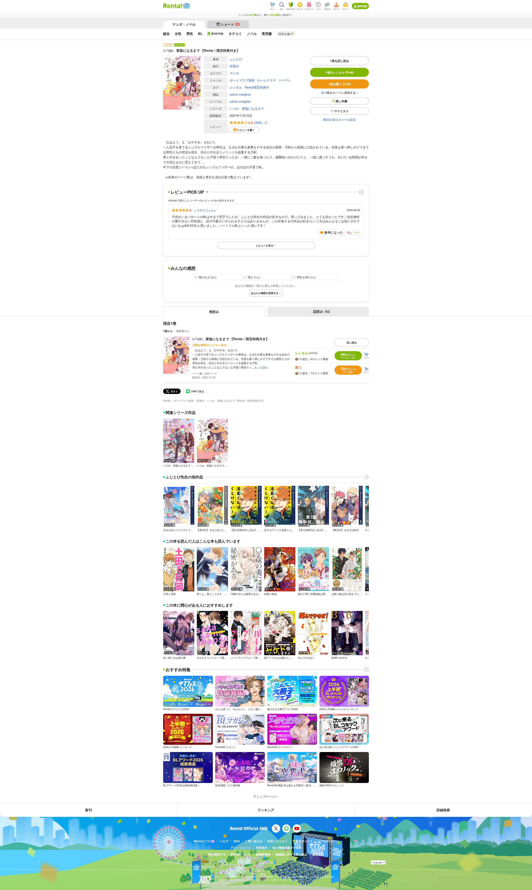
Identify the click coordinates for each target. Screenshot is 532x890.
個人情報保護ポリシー (287, 848)
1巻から (168, 331)
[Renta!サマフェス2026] (186, 6)
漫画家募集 (263, 854)
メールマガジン (328, 841)
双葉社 (234, 66)
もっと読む (261, 367)
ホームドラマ (266, 80)
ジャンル (284, 34)
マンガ (234, 73)
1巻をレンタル (339, 72)
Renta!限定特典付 (257, 87)
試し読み (352, 342)
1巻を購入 (339, 84)
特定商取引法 (216, 854)
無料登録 (362, 6)
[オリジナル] (216, 34)
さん (205, 210)
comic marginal (240, 94)
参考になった (333, 232)
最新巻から (183, 331)
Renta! (167, 400)
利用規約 (261, 848)
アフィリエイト (240, 848)
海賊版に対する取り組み (291, 854)
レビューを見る (264, 245)
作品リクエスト (277, 841)
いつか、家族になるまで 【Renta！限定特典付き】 (230, 338)
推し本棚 (341, 101)
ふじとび (236, 59)
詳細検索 (443, 810)
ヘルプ (224, 841)
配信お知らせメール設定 (340, 119)
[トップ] (172, 5)
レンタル (236, 87)
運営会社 (318, 854)
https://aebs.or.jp (221, 882)
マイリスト (341, 111)
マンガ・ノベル (184, 24)
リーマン (284, 80)
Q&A (236, 841)
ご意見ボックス (303, 841)
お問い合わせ (253, 841)
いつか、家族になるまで (247, 108)
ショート (230, 24)
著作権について (240, 854)
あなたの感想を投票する (264, 293)
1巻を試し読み (339, 61)
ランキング (265, 810)
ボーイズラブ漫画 (242, 80)
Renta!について (204, 841)
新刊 (88, 810)
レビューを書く (246, 130)
